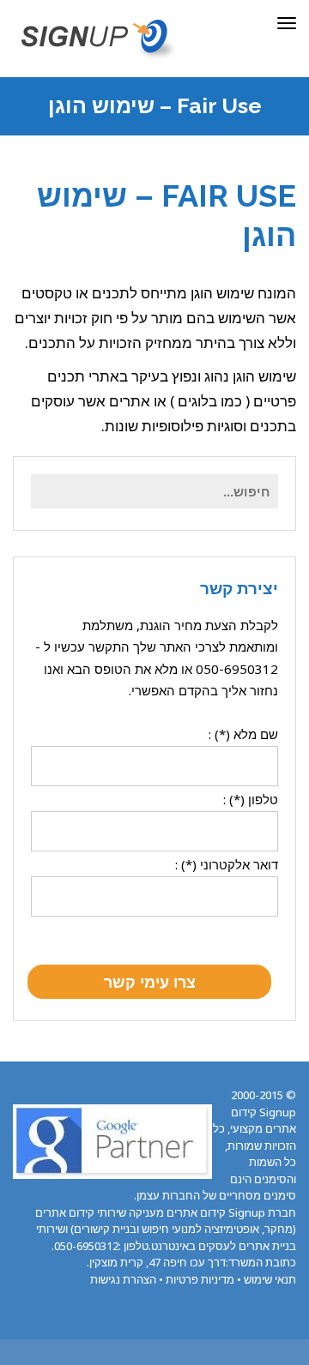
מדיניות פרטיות (200, 1279)
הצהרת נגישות (123, 1279)
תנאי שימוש (270, 1279)
